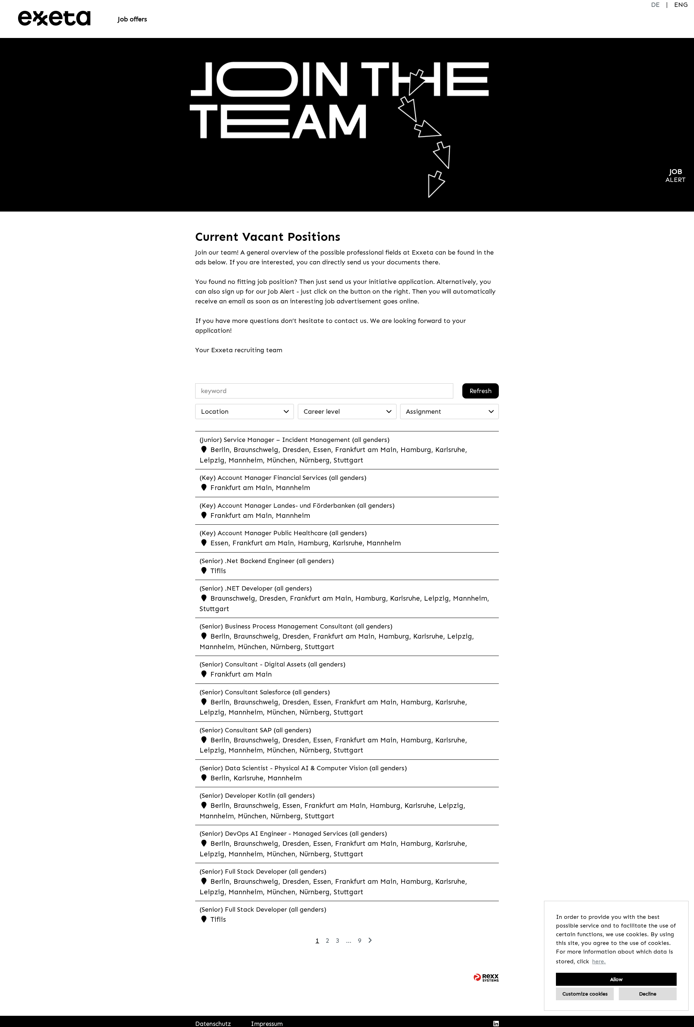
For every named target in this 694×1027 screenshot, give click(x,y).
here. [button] (599, 961)
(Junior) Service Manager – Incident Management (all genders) (295, 440)
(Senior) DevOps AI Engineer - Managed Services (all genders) (293, 834)
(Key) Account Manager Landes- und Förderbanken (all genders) (297, 506)
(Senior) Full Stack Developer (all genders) (263, 871)
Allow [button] (616, 979)
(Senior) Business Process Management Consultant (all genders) (296, 626)
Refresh (481, 391)
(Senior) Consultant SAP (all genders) (255, 730)
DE (655, 5)
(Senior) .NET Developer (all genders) (256, 588)
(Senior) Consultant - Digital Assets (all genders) (273, 664)
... (348, 941)
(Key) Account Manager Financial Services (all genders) (283, 478)
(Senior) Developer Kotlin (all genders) (257, 796)
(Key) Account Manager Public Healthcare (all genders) (283, 533)
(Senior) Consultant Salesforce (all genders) (265, 692)
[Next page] (370, 941)
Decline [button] (647, 993)
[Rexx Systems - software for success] (486, 977)
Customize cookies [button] (585, 993)
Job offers (132, 19)
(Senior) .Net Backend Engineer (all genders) (267, 561)
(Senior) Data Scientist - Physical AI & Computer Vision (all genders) (303, 768)
